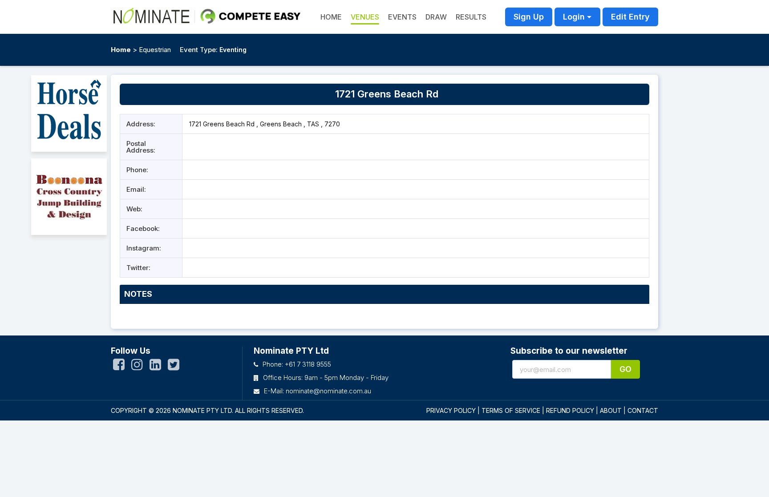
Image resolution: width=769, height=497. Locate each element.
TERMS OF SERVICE (511, 410)
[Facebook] (119, 366)
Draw (436, 16)
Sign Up (529, 16)
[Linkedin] (155, 366)
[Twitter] (173, 366)
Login (574, 16)
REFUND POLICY (570, 410)
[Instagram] (137, 366)
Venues (365, 16)
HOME (331, 16)
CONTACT (642, 410)
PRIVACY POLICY (451, 410)
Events (402, 16)
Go (625, 369)
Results (471, 16)
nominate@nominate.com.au (328, 391)
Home (121, 49)
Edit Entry (630, 16)
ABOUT (611, 410)
